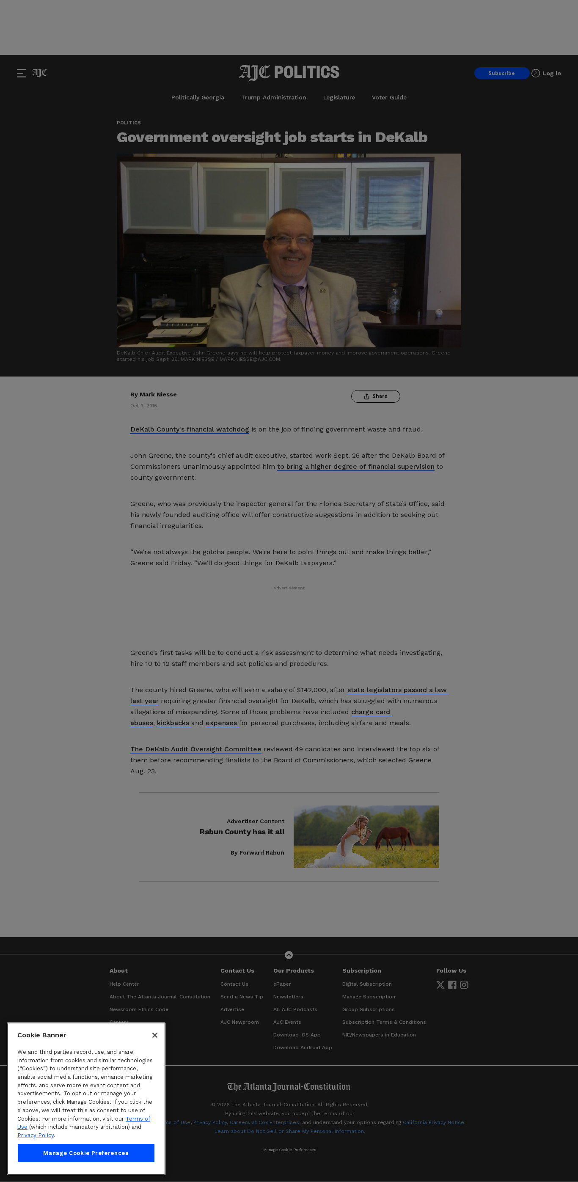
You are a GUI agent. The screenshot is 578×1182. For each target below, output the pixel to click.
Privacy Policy (35, 1135)
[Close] (155, 1035)
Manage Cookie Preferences (86, 1153)
